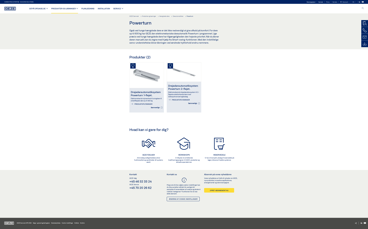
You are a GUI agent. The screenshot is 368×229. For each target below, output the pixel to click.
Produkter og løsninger (63, 8)
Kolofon (82, 223)
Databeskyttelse (55, 223)
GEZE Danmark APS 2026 (24, 223)
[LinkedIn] (359, 2)
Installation (104, 8)
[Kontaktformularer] (364, 37)
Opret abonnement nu (219, 190)
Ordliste (76, 223)
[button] (345, 2)
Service (117, 8)
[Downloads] (364, 43)
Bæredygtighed (311, 2)
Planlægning (87, 8)
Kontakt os (172, 174)
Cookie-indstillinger (67, 223)
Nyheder (320, 2)
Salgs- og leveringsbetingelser (41, 223)
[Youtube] (363, 2)
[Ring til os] (364, 30)
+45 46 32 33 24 (140, 181)
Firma (328, 2)
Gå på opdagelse (37, 8)
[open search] (363, 8)
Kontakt (133, 174)
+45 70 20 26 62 (140, 187)
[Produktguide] (364, 23)
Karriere (335, 2)
